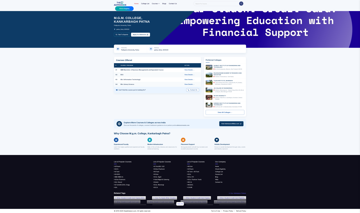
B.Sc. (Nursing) (159, 185)
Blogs (164, 3)
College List (145, 3)
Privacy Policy (228, 211)
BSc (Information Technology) (130, 79)
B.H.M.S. (117, 174)
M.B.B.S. (190, 185)
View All (180, 204)
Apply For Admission (139, 34)
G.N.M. (190, 187)
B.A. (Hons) (118, 182)
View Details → (189, 70)
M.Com (190, 166)
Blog (216, 177)
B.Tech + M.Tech (193, 171)
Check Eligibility (220, 169)
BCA (122, 74)
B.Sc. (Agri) (157, 177)
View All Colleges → (225, 112)
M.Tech (156, 171)
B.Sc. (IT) (191, 177)
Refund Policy (241, 211)
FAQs (216, 179)
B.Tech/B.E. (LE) (159, 166)
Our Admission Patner (238, 193)
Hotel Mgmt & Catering (161, 179)
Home (217, 166)
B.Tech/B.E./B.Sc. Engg (122, 185)
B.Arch (156, 182)
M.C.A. (190, 182)
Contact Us (173, 3)
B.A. (116, 187)
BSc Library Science (127, 84)
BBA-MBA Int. (119, 177)
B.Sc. (189, 174)
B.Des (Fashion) (120, 179)
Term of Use (215, 211)
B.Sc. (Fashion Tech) (194, 179)
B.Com (156, 174)
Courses (155, 3)
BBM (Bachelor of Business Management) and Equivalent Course (142, 70)
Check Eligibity (124, 8)
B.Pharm (117, 166)
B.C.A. (156, 187)
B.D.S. (117, 169)
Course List (219, 174)
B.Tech (117, 171)
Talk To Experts (123, 34)
